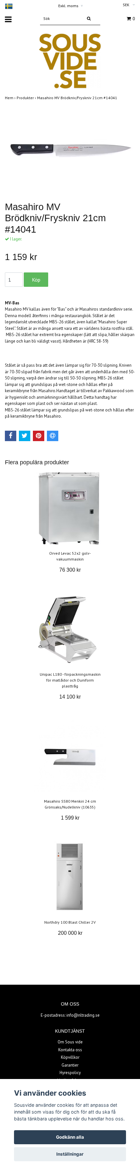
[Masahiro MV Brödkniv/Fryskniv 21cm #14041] (70, 149)
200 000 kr (70, 933)
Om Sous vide (70, 1042)
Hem (11, 97)
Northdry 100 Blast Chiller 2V (70, 922)
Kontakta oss (70, 1050)
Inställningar (70, 1154)
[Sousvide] (70, 60)
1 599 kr (70, 818)
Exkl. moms (70, 5)
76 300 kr (70, 570)
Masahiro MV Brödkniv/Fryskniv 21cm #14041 (77, 97)
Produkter (27, 97)
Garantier (70, 1065)
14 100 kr (70, 697)
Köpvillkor (70, 1057)
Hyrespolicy (70, 1072)
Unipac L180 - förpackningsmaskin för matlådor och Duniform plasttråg (70, 680)
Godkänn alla (70, 1137)
